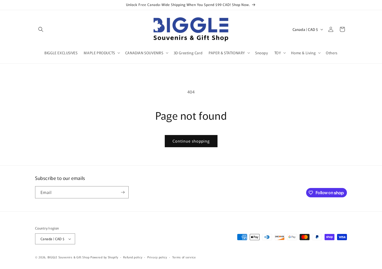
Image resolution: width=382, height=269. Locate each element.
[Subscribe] (122, 192)
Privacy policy (157, 257)
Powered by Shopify (104, 257)
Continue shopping (191, 141)
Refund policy (132, 257)
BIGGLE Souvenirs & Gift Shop (69, 257)
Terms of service (184, 257)
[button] (41, 29)
